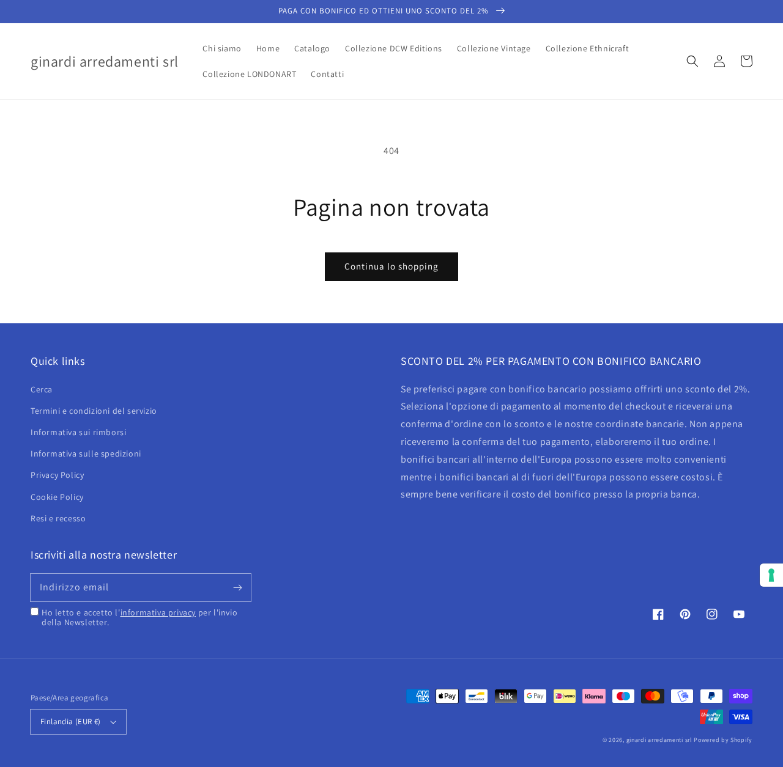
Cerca (42, 389)
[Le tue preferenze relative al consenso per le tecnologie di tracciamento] (771, 575)
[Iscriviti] (237, 587)
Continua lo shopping (391, 266)
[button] (692, 61)
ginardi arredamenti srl (659, 740)
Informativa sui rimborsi (78, 432)
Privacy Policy (57, 474)
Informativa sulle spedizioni (86, 453)
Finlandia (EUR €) (70, 721)
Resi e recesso (58, 518)
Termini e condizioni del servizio (94, 410)
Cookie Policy (57, 496)
